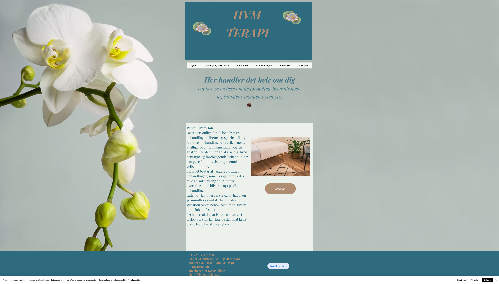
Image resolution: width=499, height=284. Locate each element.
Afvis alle (474, 280)
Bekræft (487, 280)
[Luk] (495, 280)
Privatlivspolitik (134, 280)
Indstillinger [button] (462, 280)
